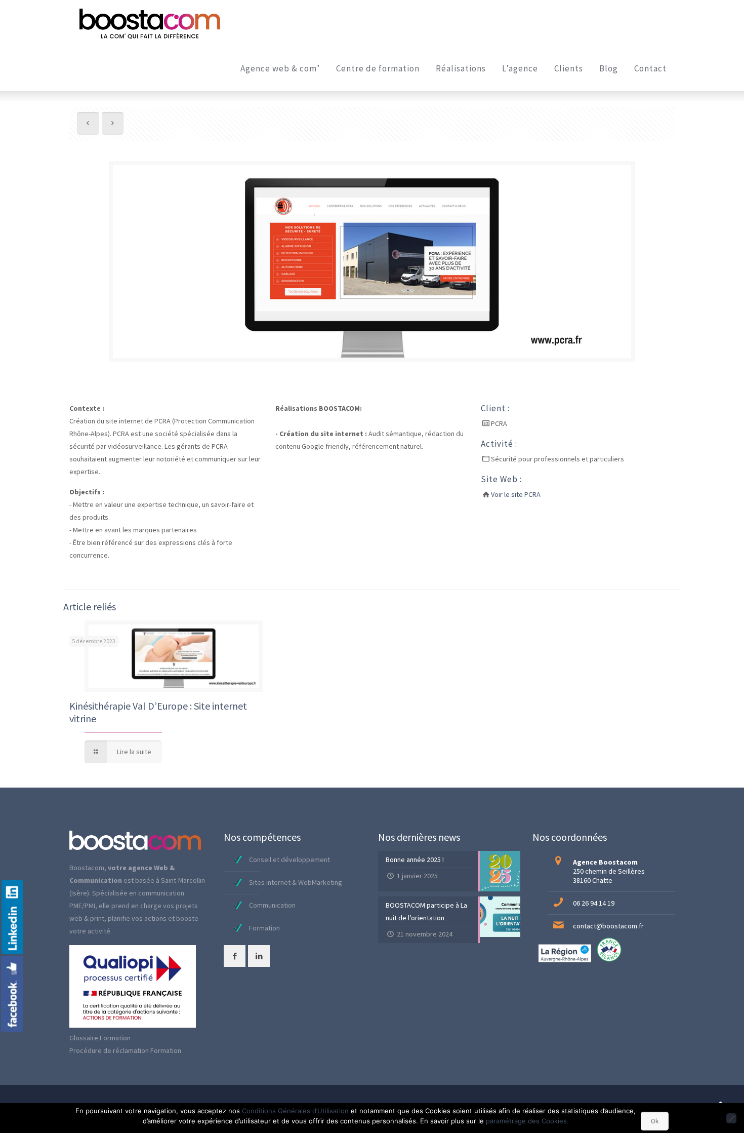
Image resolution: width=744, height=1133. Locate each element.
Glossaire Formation (100, 1037)
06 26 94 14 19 (593, 903)
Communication (272, 905)
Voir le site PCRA (516, 494)
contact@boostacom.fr (608, 925)
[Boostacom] (149, 23)
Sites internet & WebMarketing (295, 882)
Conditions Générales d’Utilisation (295, 1111)
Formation (264, 927)
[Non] (731, 1118)
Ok (654, 1121)
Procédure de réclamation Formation (125, 1050)
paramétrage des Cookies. (527, 1121)
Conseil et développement (289, 859)
